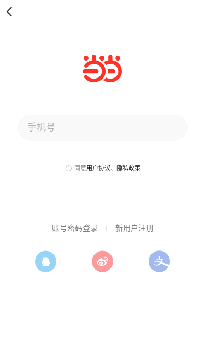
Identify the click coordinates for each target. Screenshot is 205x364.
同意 (80, 168)
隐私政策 (128, 168)
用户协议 (98, 168)
